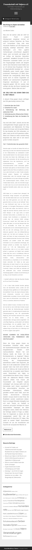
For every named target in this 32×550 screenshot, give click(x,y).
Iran (15, 510)
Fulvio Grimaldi (13, 503)
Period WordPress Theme (11, 548)
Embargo (20, 498)
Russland (20, 518)
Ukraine (17, 529)
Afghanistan (7, 491)
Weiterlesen (8, 430)
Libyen (21, 513)
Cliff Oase (24, 494)
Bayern (17, 494)
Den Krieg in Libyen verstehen (14, 25)
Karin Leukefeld (8, 513)
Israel (18, 510)
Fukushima (5, 503)
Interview (9, 510)
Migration (14, 516)
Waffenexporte (7, 536)
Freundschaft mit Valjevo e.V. (16, 4)
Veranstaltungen (12, 532)
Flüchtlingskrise (19, 500)
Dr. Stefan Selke (13, 498)
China (20, 494)
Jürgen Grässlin (24, 510)
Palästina (18, 516)
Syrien (14, 525)
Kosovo (15, 513)
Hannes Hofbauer (13, 506)
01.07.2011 (12, 26)
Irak (13, 510)
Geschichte (21, 503)
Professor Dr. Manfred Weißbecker (10, 518)
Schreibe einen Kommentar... (13, 434)
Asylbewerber (9, 494)
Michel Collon (9, 516)
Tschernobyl (10, 529)
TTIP (14, 529)
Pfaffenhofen (24, 516)
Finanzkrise (11, 500)
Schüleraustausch (10, 521)
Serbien (21, 521)
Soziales (7, 525)
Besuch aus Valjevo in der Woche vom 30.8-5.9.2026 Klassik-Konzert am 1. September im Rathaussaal (15, 458)
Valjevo (23, 529)
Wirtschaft (14, 536)
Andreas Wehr (14, 491)
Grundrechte (6, 506)
